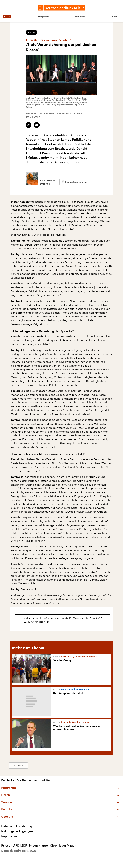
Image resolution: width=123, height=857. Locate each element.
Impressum (9, 836)
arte (45, 845)
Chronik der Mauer (63, 845)
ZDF (24, 845)
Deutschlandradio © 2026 (19, 850)
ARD (17, 845)
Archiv (31, 32)
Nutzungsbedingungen (17, 831)
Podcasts (80, 16)
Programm (43, 16)
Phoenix (35, 845)
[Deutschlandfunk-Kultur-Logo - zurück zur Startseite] (61, 8)
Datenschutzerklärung (16, 826)
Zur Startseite (18, 765)
